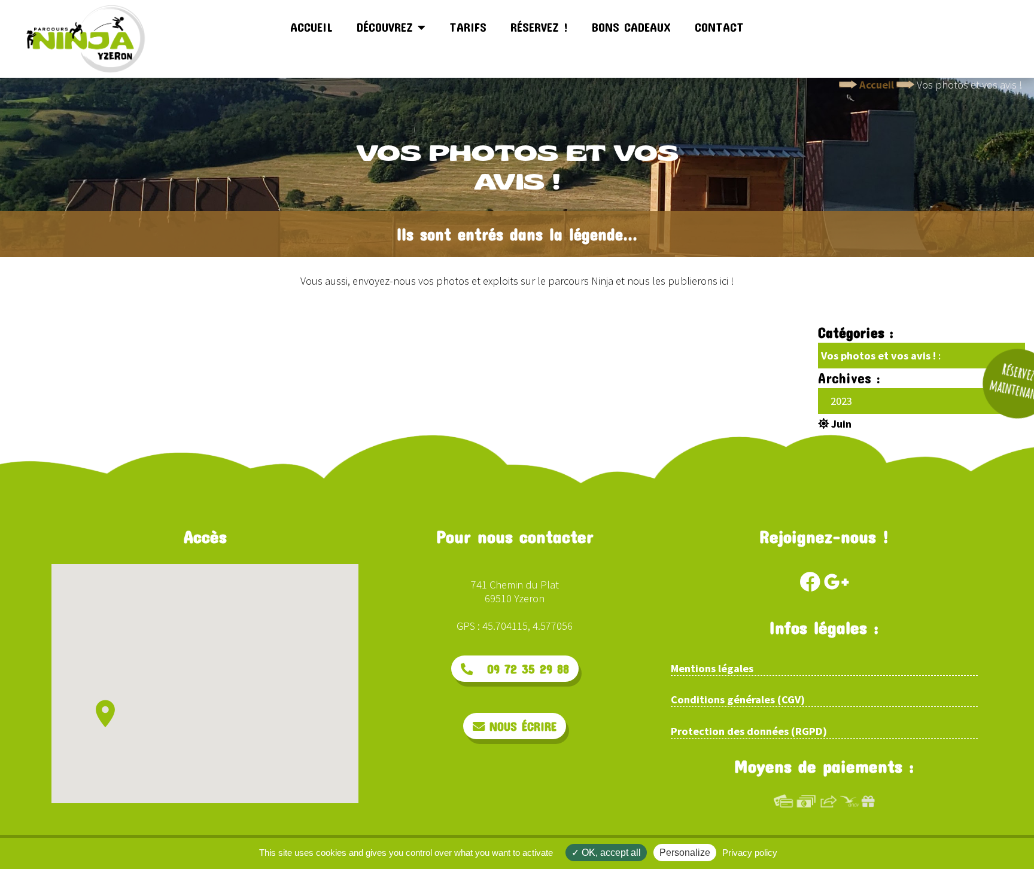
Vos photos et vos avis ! (878, 355)
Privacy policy (749, 852)
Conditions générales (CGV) (738, 699)
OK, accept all (610, 852)
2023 (841, 401)
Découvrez (387, 27)
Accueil (311, 27)
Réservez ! (539, 27)
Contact (719, 27)
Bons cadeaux (631, 27)
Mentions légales (712, 668)
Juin (840, 424)
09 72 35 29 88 (521, 668)
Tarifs (467, 27)
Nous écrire (520, 726)
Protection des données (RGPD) (749, 731)
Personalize (684, 852)
